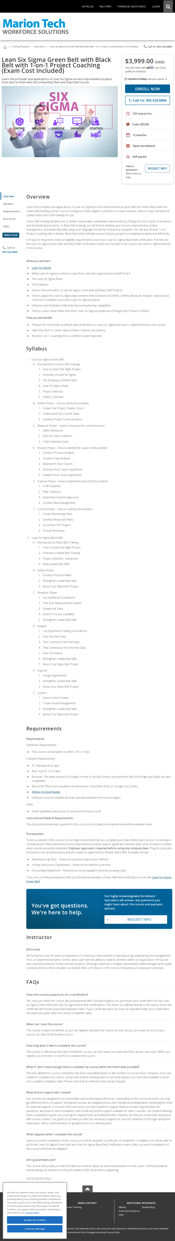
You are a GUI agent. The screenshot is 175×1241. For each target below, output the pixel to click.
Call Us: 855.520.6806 (157, 46)
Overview (8, 196)
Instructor (9, 218)
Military (122, 1207)
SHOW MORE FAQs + (39, 1178)
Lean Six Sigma (41, 268)
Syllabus (8, 203)
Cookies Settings (35, 1228)
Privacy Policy (113, 1232)
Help (121, 1214)
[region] (35, 1210)
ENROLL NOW (147, 88)
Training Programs (21, 46)
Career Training (73, 1207)
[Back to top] (87, 1202)
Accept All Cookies (35, 1220)
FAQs (6, 226)
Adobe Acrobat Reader (46, 792)
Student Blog (148, 1207)
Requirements (11, 211)
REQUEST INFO (157, 168)
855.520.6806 (9, 252)
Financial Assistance (129, 1210)
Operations (39, 46)
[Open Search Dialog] (168, 6)
